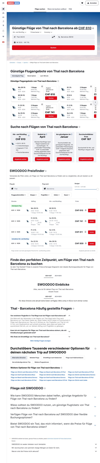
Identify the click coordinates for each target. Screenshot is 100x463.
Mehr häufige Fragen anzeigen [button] (40, 341)
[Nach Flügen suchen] (3, 9)
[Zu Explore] (3, 25)
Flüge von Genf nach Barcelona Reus (23, 375)
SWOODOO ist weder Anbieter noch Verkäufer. (29, 444)
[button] (3, 3)
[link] (20, 159)
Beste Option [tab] (31, 76)
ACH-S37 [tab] (48, 275)
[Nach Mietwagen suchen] (3, 17)
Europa (19, 62)
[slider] (97, 189)
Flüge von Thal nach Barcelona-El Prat (80, 377)
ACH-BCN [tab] (58, 275)
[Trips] (3, 36)
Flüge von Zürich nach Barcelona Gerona (81, 375)
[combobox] (48, 32)
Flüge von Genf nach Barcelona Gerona (52, 377)
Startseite (12, 62)
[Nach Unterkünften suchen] (3, 13)
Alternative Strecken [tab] (19, 357)
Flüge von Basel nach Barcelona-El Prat (52, 372)
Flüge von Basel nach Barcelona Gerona (24, 377)
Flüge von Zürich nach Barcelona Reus (52, 375)
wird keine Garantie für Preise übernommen (59, 438)
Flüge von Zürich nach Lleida (77, 380)
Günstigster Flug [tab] (17, 76)
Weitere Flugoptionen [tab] (42, 362)
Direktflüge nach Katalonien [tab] (52, 357)
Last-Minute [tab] (44, 76)
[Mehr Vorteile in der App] (3, 31)
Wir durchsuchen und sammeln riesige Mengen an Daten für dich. (36, 448)
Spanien (25, 62)
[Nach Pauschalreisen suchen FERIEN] (3, 21)
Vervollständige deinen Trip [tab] (21, 362)
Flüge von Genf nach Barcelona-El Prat (81, 372)
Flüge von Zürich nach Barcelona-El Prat (24, 372)
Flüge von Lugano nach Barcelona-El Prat (53, 380)
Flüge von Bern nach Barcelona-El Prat (23, 380)
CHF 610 (84, 28)
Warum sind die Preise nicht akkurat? (25, 451)
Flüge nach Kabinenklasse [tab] (74, 357)
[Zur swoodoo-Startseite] (13, 3)
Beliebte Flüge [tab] (34, 357)
